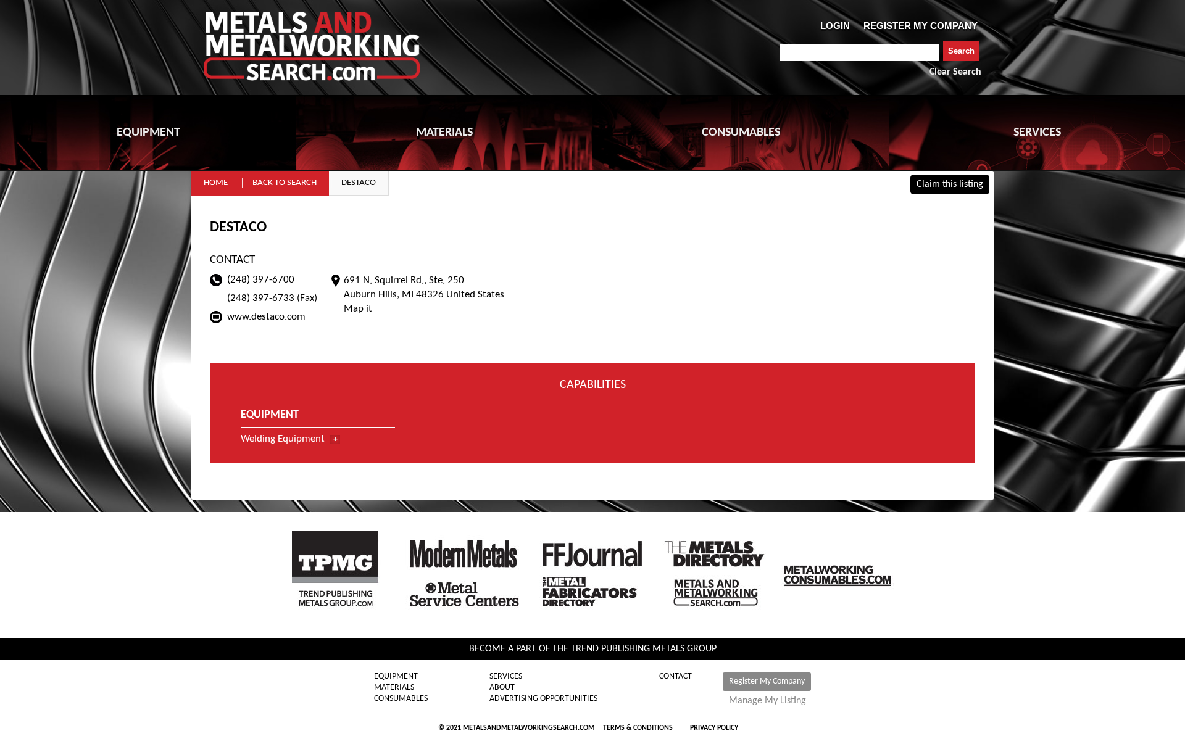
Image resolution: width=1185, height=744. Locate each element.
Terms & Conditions (638, 728)
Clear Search (955, 72)
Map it (358, 309)
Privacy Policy (714, 728)
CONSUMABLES (741, 132)
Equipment (396, 676)
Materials (394, 688)
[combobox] (859, 52)
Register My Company (767, 681)
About (502, 688)
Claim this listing (950, 184)
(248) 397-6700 (260, 280)
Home (216, 183)
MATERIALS (444, 132)
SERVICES (1037, 132)
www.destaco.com (266, 317)
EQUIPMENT (148, 132)
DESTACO (358, 183)
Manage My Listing (767, 701)
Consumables (401, 699)
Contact (675, 676)
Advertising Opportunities (543, 699)
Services (505, 676)
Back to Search (284, 183)
